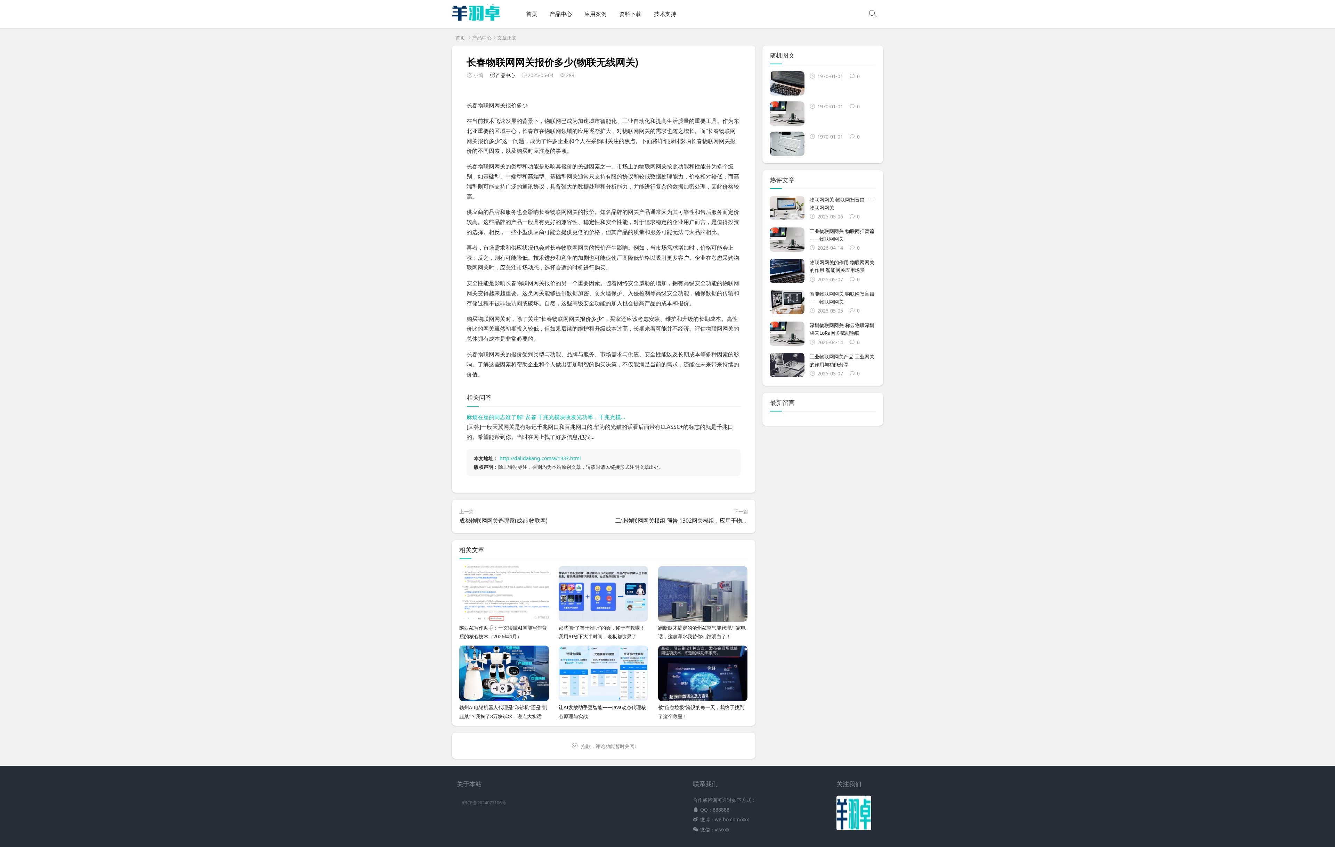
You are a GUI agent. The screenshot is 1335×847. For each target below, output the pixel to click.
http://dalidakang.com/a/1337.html (540, 458)
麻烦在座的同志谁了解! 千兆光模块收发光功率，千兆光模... (546, 417)
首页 (531, 14)
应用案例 (595, 14)
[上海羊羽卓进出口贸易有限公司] (476, 19)
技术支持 (665, 14)
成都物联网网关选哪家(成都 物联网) (503, 520)
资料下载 (630, 14)
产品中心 (561, 14)
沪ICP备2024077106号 (483, 803)
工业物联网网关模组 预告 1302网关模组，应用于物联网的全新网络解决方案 (709, 520)
